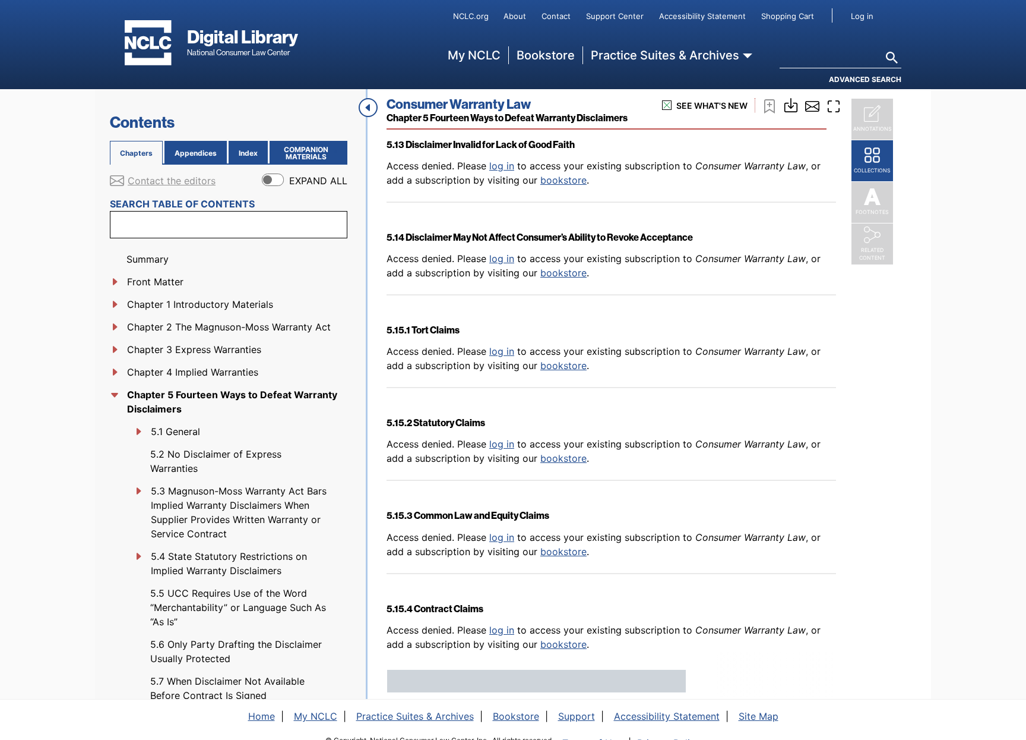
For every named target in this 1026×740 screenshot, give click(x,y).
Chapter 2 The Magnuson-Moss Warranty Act (229, 327)
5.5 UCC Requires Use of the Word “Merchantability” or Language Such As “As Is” (238, 607)
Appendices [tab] (196, 153)
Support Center (615, 16)
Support (576, 716)
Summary (147, 259)
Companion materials (313, 153)
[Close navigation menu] (368, 107)
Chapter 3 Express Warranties (194, 349)
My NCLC (474, 55)
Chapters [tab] (136, 153)
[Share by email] (812, 105)
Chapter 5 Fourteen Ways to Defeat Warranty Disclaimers (232, 402)
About (515, 16)
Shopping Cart (787, 16)
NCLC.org (471, 16)
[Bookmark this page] (769, 105)
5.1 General (175, 431)
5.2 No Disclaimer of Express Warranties (215, 461)
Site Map (758, 716)
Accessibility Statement (702, 16)
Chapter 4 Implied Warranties (192, 372)
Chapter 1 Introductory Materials (200, 304)
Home (261, 716)
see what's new (712, 105)
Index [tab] (248, 153)
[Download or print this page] (791, 104)
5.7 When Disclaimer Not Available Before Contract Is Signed (227, 688)
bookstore (563, 180)
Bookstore (546, 55)
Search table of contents (182, 204)
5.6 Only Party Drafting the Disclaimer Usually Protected (236, 651)
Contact (556, 16)
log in (501, 166)
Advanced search (865, 79)
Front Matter (155, 282)
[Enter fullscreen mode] (833, 105)
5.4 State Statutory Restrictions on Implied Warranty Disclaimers (229, 563)
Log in (862, 16)
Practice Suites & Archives (665, 55)
